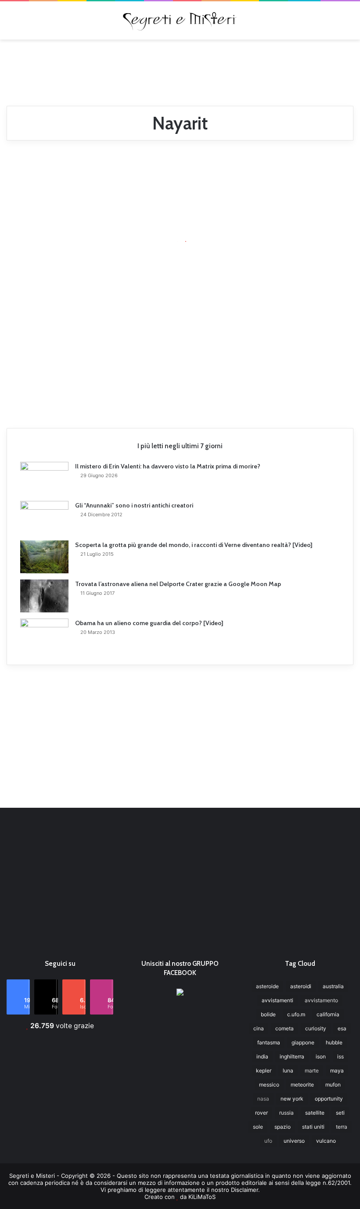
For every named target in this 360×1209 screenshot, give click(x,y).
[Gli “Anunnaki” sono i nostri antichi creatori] (44, 517)
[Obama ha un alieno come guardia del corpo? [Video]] (44, 635)
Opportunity (329, 1098)
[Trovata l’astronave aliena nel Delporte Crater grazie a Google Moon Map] (44, 595)
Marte (312, 1070)
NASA (263, 1098)
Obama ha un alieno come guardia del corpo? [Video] (149, 623)
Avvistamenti (277, 1000)
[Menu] (11, 23)
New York (292, 1098)
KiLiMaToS (202, 1196)
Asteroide (267, 986)
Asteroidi (300, 986)
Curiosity (315, 1028)
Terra (341, 1126)
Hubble (334, 1042)
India (262, 1056)
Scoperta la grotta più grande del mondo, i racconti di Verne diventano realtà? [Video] (194, 545)
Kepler (263, 1070)
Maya (337, 1070)
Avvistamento (321, 1000)
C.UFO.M (296, 1014)
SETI (340, 1112)
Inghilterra (292, 1056)
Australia (333, 986)
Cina (258, 1028)
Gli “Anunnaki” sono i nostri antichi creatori (134, 505)
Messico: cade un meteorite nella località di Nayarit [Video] (58, 250)
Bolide (268, 1014)
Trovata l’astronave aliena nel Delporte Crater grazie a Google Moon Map (178, 584)
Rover (261, 1112)
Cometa (284, 1028)
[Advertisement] (180, 68)
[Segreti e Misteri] (180, 20)
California (328, 1014)
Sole (258, 1126)
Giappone (303, 1042)
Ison (321, 1056)
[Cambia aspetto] (349, 23)
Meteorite (302, 1084)
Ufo (268, 1140)
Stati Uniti (313, 1126)
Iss (340, 1056)
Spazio (282, 1126)
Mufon (333, 1084)
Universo (294, 1140)
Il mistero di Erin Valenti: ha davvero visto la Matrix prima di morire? (167, 466)
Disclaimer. (245, 1189)
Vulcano (326, 1140)
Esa (342, 1028)
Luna (288, 1070)
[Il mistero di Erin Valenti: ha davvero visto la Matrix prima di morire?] (44, 478)
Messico (269, 1084)
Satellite (314, 1112)
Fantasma (268, 1042)
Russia (286, 1112)
